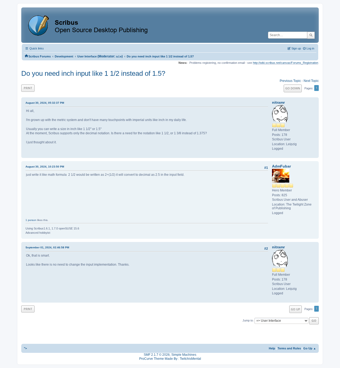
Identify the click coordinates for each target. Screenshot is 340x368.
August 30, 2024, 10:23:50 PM (45, 166)
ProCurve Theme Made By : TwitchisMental (170, 359)
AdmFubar (281, 166)
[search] (311, 35)
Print (28, 88)
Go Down (292, 88)
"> (25, 348)
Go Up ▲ (309, 348)
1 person (31, 220)
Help (272, 348)
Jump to (248, 320)
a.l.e (119, 56)
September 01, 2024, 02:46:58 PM (47, 247)
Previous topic (290, 81)
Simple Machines (183, 355)
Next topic (311, 81)
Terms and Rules (289, 348)
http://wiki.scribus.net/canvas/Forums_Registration (285, 62)
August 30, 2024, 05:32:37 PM (45, 102)
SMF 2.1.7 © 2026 (157, 355)
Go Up (295, 309)
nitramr (278, 102)
